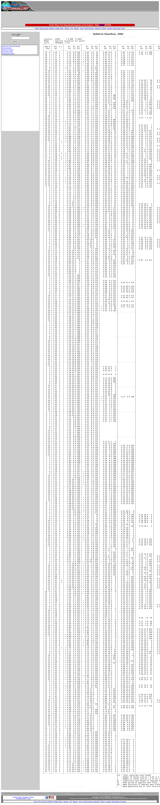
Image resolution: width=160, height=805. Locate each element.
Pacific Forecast (89, 28)
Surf (72, 28)
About (20, 797)
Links (29, 798)
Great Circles (116, 28)
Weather (67, 28)
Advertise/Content (21, 798)
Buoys (37, 28)
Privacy (32, 797)
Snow (81, 28)
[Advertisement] (97, 6)
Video (123, 28)
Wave (62, 28)
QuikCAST (98, 28)
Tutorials (109, 28)
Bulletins (51, 28)
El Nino (104, 28)
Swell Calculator (6, 48)
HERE (102, 25)
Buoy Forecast (44, 28)
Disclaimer (25, 797)
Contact (15, 797)
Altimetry (76, 28)
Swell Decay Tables (7, 49)
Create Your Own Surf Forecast (11, 46)
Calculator (123, 801)
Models (57, 28)
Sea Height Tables (7, 51)
